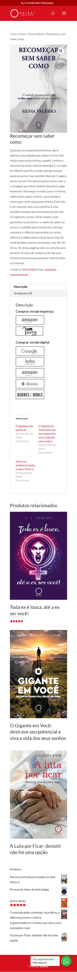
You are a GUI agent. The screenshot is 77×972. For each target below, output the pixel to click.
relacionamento (19, 274)
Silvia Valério (36, 34)
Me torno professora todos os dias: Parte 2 (25, 465)
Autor (22, 34)
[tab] (38, 286)
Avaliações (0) (23, 293)
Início (13, 34)
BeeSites (44, 966)
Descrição (20, 286)
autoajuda (50, 269)
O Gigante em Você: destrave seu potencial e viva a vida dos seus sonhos (47, 433)
